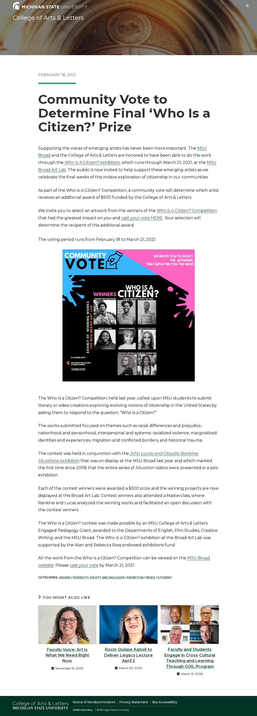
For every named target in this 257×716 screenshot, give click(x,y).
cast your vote (84, 565)
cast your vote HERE (142, 218)
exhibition (92, 162)
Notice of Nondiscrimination (94, 702)
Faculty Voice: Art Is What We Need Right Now (67, 655)
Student (165, 577)
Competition (187, 210)
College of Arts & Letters (48, 17)
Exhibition (135, 577)
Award (65, 577)
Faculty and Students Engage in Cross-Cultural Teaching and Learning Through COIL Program (189, 658)
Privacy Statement (133, 702)
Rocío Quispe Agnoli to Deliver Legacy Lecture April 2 (128, 655)
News (150, 577)
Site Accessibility (164, 702)
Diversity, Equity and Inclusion (98, 577)
